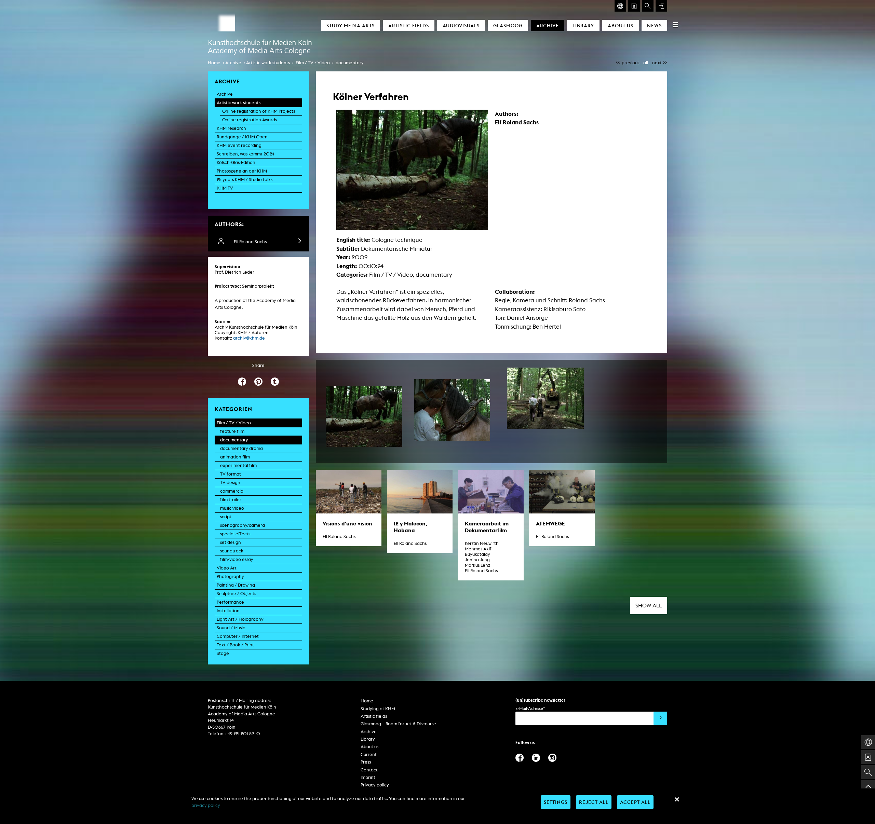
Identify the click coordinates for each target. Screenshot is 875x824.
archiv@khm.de (249, 338)
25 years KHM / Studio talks (244, 179)
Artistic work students (268, 62)
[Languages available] (620, 6)
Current (369, 754)
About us (620, 25)
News (654, 25)
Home (214, 62)
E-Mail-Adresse (530, 708)
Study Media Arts (350, 25)
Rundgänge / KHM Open (242, 136)
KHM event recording (239, 145)
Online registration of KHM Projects (258, 111)
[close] (677, 799)
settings (555, 802)
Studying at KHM (378, 708)
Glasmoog (508, 25)
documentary (350, 62)
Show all (648, 605)
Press (366, 762)
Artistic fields (408, 25)
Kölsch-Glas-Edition (236, 162)
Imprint (368, 777)
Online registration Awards (249, 119)
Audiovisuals (461, 25)
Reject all (593, 802)
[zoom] (364, 416)
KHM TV (225, 188)
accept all (635, 802)
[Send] (660, 718)
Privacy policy (375, 784)
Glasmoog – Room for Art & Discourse (398, 723)
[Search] (648, 6)
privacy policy (205, 805)
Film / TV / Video (313, 62)
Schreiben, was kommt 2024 (245, 153)
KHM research (231, 128)
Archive (547, 25)
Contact (369, 769)
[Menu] (675, 24)
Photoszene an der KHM (242, 171)
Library (583, 25)
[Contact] (634, 6)
